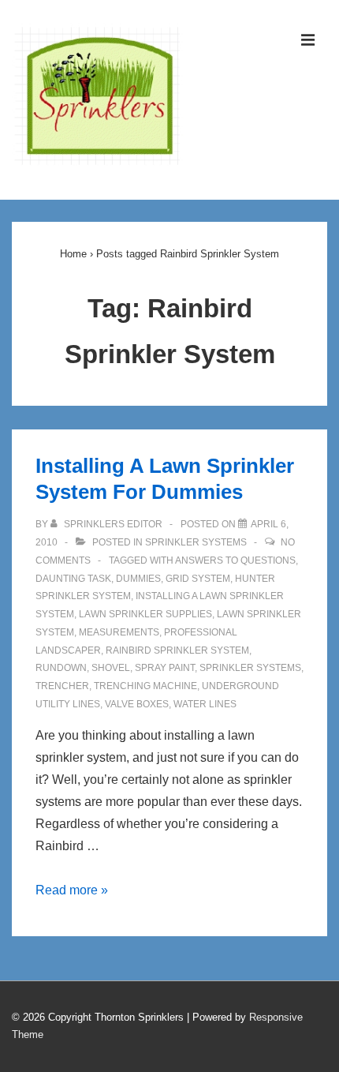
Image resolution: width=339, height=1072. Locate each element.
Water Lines (205, 704)
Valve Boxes (137, 704)
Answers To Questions (235, 560)
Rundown (61, 667)
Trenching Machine (145, 686)
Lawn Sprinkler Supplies (145, 614)
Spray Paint (165, 667)
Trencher (62, 686)
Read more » (71, 890)
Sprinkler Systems (196, 542)
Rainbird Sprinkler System (177, 650)
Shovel (110, 667)
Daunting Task (73, 578)
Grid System (198, 578)
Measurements (119, 632)
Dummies (138, 578)
